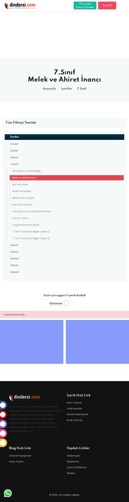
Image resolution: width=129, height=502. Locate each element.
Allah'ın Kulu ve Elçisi (23, 197)
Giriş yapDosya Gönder (85, 6)
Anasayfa (49, 88)
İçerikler (66, 88)
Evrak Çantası (74, 420)
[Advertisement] (64, 34)
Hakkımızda (73, 455)
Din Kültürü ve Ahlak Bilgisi (27, 171)
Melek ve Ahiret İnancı (24, 177)
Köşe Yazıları (16, 461)
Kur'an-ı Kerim (20, 218)
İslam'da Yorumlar (22, 204)
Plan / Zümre (74, 402)
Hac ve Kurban (20, 184)
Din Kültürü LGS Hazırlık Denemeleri (31, 211)
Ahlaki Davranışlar (21, 191)
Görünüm (56, 303)
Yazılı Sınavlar (74, 408)
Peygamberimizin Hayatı (26, 224)
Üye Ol (107, 5)
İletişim (71, 473)
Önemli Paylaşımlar (20, 455)
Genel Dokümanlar (77, 414)
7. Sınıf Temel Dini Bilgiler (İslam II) (31, 238)
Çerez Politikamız (77, 467)
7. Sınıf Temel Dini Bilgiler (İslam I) (31, 231)
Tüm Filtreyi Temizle (21, 122)
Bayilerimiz (73, 461)
